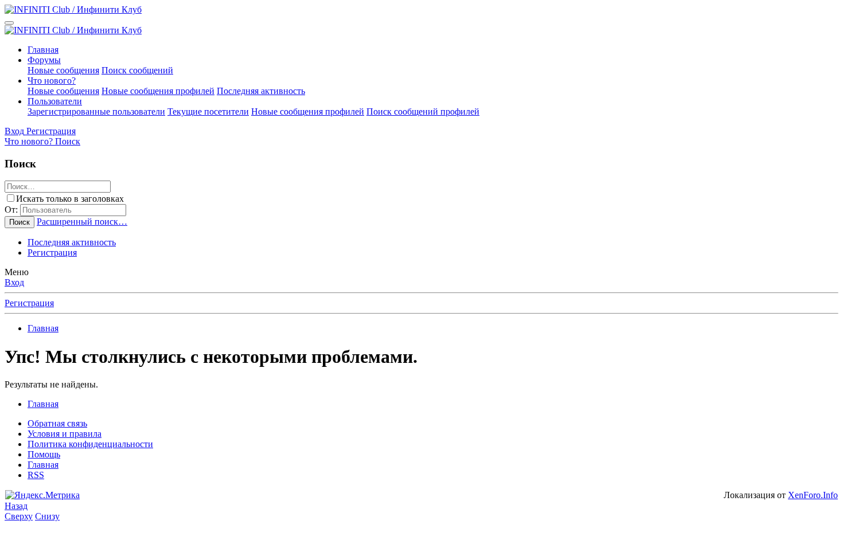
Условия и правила (65, 434)
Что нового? (52, 80)
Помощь (44, 454)
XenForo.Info (813, 495)
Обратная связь (57, 423)
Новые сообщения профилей (158, 91)
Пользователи (55, 101)
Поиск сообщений (137, 70)
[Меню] (9, 23)
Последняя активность (261, 91)
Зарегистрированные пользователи (96, 111)
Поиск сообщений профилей (422, 111)
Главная (43, 49)
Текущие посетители (208, 111)
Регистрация (52, 252)
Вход (14, 282)
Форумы (44, 60)
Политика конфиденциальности (90, 444)
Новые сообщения (63, 70)
